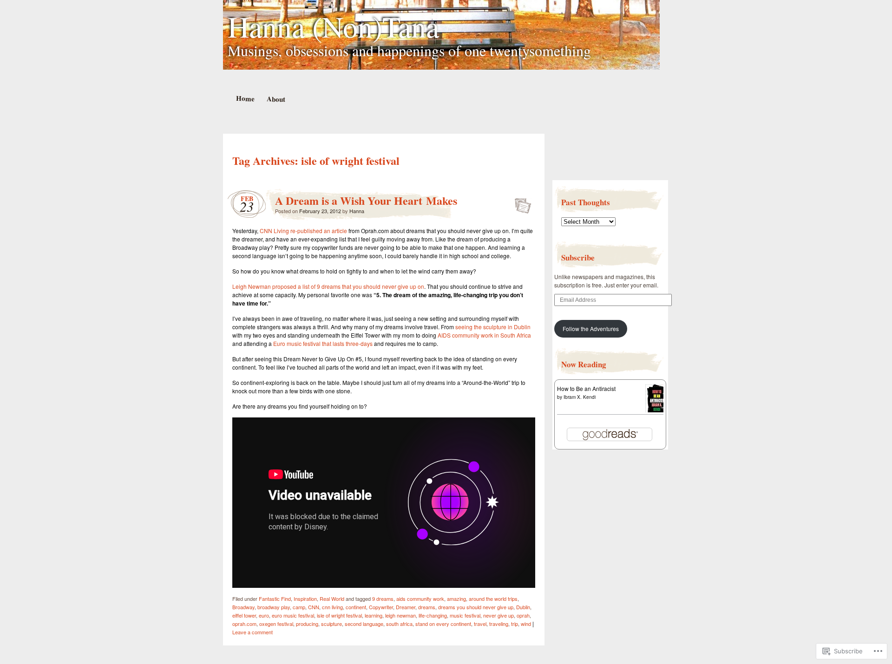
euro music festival (293, 615)
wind (526, 623)
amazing (456, 598)
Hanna (356, 211)
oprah (523, 615)
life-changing (433, 615)
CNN (313, 607)
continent (356, 607)
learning (373, 615)
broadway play (273, 607)
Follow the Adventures (591, 328)
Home (245, 98)
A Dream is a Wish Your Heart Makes (366, 200)
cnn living (332, 607)
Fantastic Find (275, 598)
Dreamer (405, 607)
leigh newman (400, 615)
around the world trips (493, 598)
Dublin (523, 607)
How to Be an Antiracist (586, 388)
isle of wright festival (339, 615)
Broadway (243, 607)
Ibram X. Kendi (580, 397)
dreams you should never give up (475, 607)
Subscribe (578, 257)
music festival (465, 615)
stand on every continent (443, 623)
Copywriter (381, 607)
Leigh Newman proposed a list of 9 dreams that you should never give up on (328, 286)
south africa (399, 623)
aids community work (420, 598)
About (275, 98)
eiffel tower (244, 615)
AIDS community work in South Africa (484, 335)
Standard (520, 203)
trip (514, 623)
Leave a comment (252, 632)
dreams (426, 607)
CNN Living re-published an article (303, 230)
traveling (498, 623)
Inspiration (305, 598)
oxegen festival (276, 623)
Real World (332, 598)
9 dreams (383, 598)
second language (364, 623)
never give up (498, 615)
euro (264, 615)
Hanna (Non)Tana (333, 26)
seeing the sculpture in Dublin (493, 327)
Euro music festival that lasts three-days (323, 343)
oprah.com (244, 623)
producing (307, 623)
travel (480, 623)
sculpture (331, 623)
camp (299, 607)
